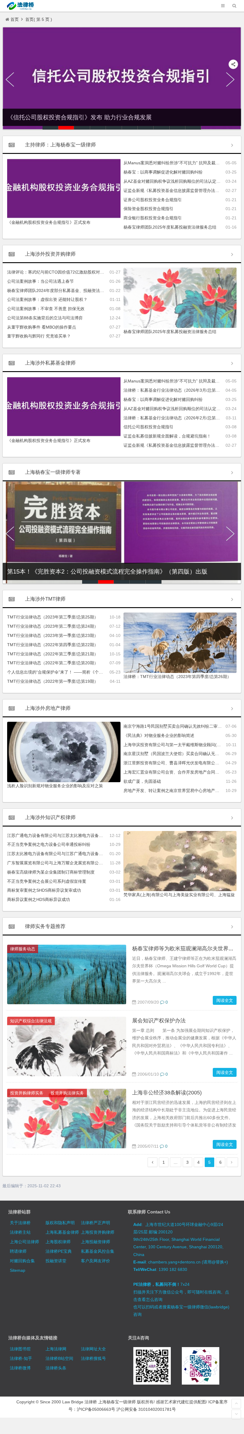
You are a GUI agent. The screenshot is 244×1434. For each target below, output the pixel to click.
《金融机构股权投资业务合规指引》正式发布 (48, 222)
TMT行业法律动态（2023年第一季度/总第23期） (52, 635)
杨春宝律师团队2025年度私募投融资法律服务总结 (169, 227)
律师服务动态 (22, 948)
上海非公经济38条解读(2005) (167, 1093)
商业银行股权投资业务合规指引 (152, 217)
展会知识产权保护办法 (159, 1021)
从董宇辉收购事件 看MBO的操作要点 (41, 327)
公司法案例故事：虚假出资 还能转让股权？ (47, 299)
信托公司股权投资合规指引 (148, 426)
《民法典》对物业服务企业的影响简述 (158, 735)
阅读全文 (224, 1000)
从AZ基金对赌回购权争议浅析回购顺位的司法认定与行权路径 (180, 181)
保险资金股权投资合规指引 (148, 208)
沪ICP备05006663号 (96, 1409)
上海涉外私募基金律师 (50, 363)
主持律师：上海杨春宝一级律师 (60, 145)
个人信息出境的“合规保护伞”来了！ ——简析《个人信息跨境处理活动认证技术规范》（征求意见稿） (101, 672)
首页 (14, 19)
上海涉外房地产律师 (48, 708)
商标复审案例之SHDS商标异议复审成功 (44, 890)
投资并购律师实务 (26, 1093)
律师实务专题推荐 (45, 926)
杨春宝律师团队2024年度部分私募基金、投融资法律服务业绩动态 (68, 290)
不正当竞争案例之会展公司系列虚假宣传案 (46, 881)
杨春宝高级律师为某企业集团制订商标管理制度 (51, 872)
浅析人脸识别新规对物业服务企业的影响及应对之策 (55, 785)
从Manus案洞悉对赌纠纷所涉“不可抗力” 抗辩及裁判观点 (175, 162)
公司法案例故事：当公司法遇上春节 (40, 281)
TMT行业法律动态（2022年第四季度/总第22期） (52, 644)
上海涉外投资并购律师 (50, 254)
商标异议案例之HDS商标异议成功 (38, 899)
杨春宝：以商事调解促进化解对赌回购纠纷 (163, 172)
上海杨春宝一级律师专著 (53, 472)
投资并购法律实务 (67, 1093)
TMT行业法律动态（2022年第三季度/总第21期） (52, 654)
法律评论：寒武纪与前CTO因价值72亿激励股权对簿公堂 (59, 272)
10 (193, 127)
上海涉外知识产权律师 (50, 817)
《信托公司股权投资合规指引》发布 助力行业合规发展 (79, 117)
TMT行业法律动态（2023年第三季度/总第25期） (52, 617)
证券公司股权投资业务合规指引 (152, 199)
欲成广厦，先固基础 (142, 781)
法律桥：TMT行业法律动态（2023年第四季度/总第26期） (177, 676)
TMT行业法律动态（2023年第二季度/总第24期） (52, 626)
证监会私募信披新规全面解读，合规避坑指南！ (167, 436)
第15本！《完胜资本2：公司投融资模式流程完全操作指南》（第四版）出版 (107, 571)
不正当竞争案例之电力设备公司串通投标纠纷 (48, 844)
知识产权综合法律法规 (31, 1021)
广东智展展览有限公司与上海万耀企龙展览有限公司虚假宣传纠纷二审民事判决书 (82, 862)
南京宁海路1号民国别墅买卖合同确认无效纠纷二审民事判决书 (180, 726)
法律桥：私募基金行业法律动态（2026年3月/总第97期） (176, 390)
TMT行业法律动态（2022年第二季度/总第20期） (52, 662)
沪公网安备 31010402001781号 (146, 1409)
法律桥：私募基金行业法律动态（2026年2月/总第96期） (176, 417)
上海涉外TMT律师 (45, 599)
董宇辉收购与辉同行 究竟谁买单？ (39, 336)
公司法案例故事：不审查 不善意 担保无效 (46, 308)
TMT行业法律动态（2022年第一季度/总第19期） (52, 681)
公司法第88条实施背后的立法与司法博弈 (45, 317)
